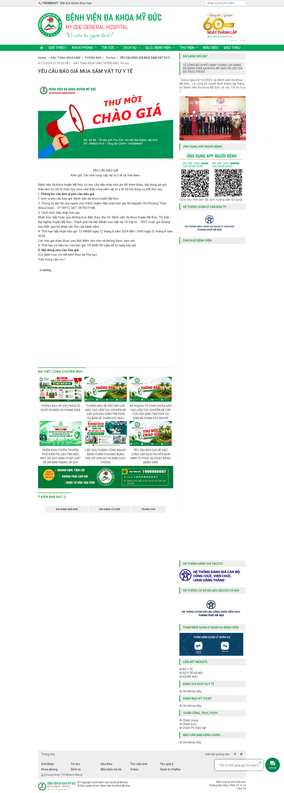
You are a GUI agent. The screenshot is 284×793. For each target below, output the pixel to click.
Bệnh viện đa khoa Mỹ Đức (231, 782)
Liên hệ (241, 788)
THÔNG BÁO (111, 63)
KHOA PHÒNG (82, 48)
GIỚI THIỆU (56, 48)
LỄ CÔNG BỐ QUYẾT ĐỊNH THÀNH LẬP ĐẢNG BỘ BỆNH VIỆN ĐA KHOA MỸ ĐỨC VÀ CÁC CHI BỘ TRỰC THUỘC (212, 68)
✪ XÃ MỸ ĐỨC (188, 676)
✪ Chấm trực (188, 724)
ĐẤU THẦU (232, 48)
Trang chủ (148, 509)
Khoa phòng (49, 769)
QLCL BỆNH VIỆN (158, 48)
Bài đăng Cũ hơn (109, 509)
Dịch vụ (76, 769)
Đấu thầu (106, 764)
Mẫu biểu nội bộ (111, 769)
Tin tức (124, 63)
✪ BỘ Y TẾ (186, 669)
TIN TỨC (108, 48)
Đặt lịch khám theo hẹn (76, 3)
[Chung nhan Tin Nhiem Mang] (61, 774)
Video (134, 769)
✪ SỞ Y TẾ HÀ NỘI (191, 673)
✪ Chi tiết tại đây (190, 691)
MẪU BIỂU (211, 48)
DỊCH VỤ (129, 48)
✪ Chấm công (188, 720)
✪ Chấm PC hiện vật (192, 727)
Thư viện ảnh (138, 764)
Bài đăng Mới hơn (67, 509)
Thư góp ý (166, 764)
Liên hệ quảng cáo (217, 754)
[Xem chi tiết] (105, 488)
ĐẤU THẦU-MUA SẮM (87, 63)
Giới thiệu (47, 764)
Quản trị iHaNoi (170, 769)
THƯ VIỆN (187, 48)
